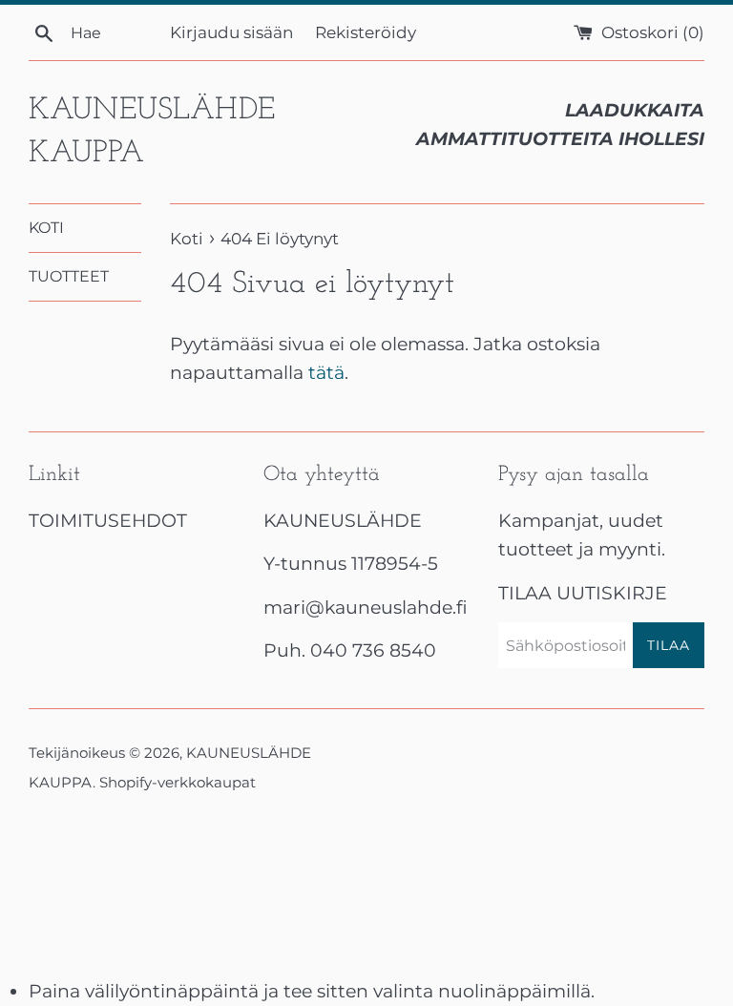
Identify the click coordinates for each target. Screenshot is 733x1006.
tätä (326, 373)
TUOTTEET (69, 276)
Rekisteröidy (365, 32)
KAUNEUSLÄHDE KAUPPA (152, 132)
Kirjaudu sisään (231, 32)
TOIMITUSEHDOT (108, 521)
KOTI (46, 228)
